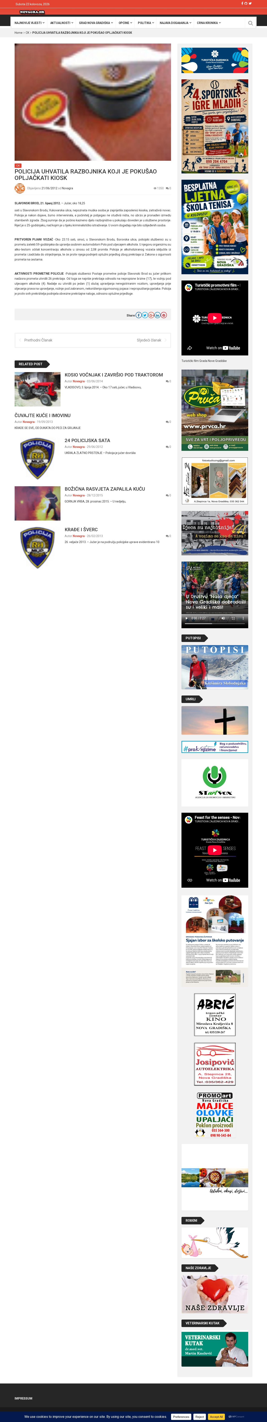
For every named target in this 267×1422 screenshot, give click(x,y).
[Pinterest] (164, 315)
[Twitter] (250, 3)
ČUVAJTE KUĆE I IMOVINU (43, 415)
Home (19, 32)
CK (27, 32)
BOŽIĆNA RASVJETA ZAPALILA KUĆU (105, 489)
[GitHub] (246, 3)
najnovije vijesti (28, 23)
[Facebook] (242, 3)
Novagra (67, 188)
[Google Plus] (151, 315)
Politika (144, 23)
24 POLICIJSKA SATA (87, 440)
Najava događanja (174, 23)
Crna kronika (207, 23)
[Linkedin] (157, 315)
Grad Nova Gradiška (94, 23)
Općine (124, 23)
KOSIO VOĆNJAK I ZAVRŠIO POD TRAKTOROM (114, 375)
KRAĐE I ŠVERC (81, 529)
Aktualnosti (60, 23)
